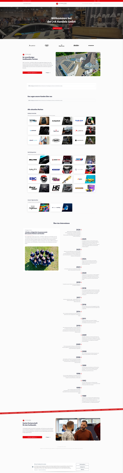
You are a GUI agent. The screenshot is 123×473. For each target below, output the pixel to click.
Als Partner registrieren (32, 72)
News (95, 0)
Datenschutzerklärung (42, 469)
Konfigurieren (82, 466)
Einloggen (47, 72)
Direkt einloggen (67, 28)
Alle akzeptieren (82, 464)
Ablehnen (82, 469)
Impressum (36, 469)
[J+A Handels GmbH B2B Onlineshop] (61, 4)
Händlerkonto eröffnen (57, 28)
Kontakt (98, 0)
